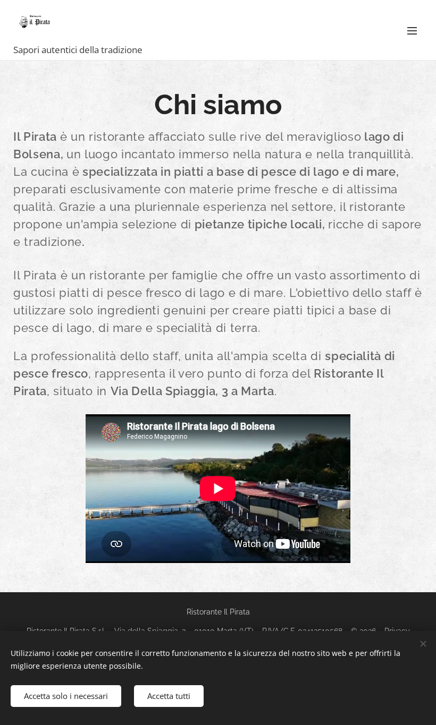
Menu (412, 30)
